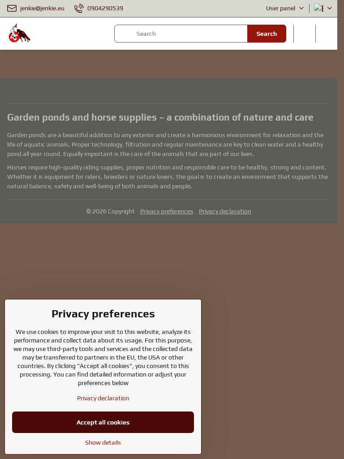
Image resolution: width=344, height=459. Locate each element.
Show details (103, 442)
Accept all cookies (103, 422)
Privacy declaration (225, 211)
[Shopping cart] (304, 34)
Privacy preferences (167, 211)
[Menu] (326, 34)
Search (267, 33)
